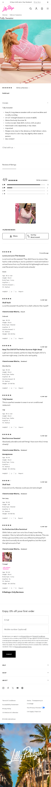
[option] (25, 51)
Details (5, 103)
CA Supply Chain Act (34, 711)
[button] (47, 2)
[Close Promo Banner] (3, 2)
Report (21, 291)
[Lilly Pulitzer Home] (8, 8)
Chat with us (7, 147)
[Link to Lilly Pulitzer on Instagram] (3, 688)
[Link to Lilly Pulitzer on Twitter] (12, 688)
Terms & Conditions (9, 700)
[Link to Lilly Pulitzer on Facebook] (8, 688)
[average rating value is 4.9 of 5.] (7, 88)
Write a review (41, 180)
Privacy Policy (25, 636)
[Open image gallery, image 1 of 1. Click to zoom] (25, 51)
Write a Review (22, 88)
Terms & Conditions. (39, 636)
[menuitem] (30, 8)
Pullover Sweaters (16, 15)
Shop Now (37, 2)
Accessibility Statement (10, 704)
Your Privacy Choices (34, 708)
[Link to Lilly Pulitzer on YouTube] (17, 688)
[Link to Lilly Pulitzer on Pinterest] (22, 688)
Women (4, 15)
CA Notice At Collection (10, 712)
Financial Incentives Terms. (23, 647)
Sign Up (9, 654)
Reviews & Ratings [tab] (9, 165)
